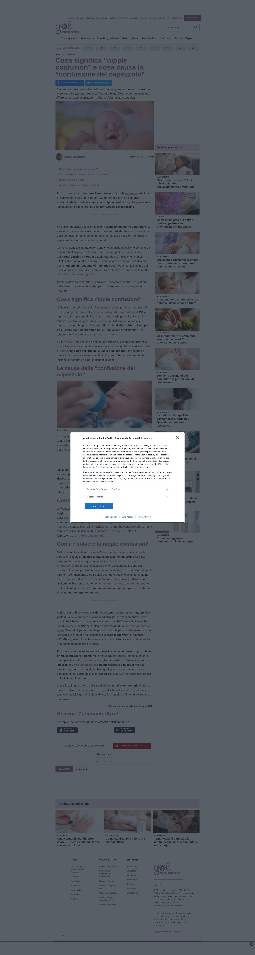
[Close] (178, 438)
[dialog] (127, 477)
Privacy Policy (144, 517)
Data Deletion (110, 517)
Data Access (127, 517)
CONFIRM (99, 506)
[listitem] (127, 489)
